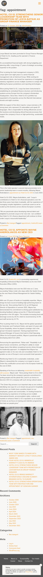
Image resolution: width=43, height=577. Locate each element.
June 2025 (12, 502)
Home (6, 559)
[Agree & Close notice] (40, 565)
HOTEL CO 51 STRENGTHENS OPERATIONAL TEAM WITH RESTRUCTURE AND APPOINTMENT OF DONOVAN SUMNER (25, 484)
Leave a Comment (13, 441)
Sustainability (24, 559)
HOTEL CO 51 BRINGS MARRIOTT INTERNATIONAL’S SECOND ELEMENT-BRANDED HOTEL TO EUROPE (23, 477)
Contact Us (29, 561)
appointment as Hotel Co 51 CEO (21, 193)
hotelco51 (34, 223)
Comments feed (14, 548)
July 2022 (12, 521)
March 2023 (13, 514)
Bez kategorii (11, 223)
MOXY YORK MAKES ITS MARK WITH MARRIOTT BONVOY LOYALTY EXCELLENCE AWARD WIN (25, 456)
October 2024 (14, 504)
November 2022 (14, 516)
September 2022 (15, 518)
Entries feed (13, 546)
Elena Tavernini (24, 236)
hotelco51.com (14, 279)
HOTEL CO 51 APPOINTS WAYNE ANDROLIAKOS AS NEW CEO (18, 231)
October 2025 (14, 500)
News (20, 561)
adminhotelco (26, 25)
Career (12, 561)
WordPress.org (14, 550)
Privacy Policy (29, 571)
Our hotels (35, 559)
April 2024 (12, 511)
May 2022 (12, 523)
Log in (11, 543)
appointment (26, 223)
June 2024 (12, 509)
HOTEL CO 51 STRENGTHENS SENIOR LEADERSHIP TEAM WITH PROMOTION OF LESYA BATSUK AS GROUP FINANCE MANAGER (21, 18)
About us (14, 559)
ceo (32, 438)
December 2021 (14, 525)
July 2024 (12, 507)
